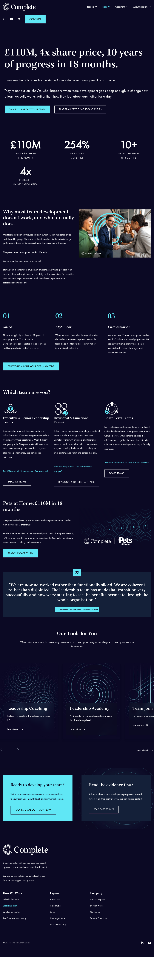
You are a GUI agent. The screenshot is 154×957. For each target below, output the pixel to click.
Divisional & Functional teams (76, 482)
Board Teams (116, 473)
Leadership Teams (10, 905)
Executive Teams (17, 481)
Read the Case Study (20, 553)
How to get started (58, 918)
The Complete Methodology (15, 918)
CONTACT (35, 19)
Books (52, 911)
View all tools (142, 750)
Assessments (120, 6)
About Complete (140, 6)
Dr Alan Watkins (97, 905)
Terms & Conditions (98, 918)
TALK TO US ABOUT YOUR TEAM (27, 109)
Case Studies (55, 905)
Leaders (90, 6)
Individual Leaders (11, 899)
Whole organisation (11, 911)
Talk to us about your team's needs (31, 366)
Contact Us (95, 911)
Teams (104, 6)
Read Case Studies (104, 809)
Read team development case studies (80, 109)
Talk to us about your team (33, 809)
